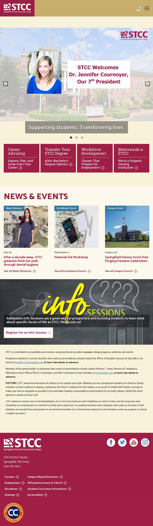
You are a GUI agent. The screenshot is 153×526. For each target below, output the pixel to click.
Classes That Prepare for (90, 164)
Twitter (122, 442)
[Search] (144, 19)
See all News (18, 271)
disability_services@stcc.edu (29, 363)
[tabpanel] (76, 81)
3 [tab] (82, 138)
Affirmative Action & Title (44, 482)
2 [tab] (76, 138)
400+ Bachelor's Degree (56, 162)
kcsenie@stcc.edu (104, 373)
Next (147, 83)
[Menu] (147, 8)
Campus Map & (43, 476)
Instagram (145, 442)
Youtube (133, 442)
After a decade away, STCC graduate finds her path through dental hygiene (23, 261)
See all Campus (119, 271)
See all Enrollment (70, 271)
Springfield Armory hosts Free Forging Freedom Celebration (126, 259)
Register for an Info (26, 332)
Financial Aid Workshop (71, 257)
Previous (5, 83)
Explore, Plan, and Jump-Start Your (20, 164)
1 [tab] (71, 138)
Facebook (111, 442)
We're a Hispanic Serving (130, 164)
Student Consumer (47, 488)
